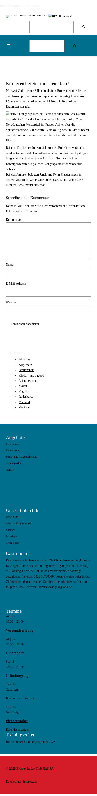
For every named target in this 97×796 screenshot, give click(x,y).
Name (11, 264)
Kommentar (14, 219)
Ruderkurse (26, 396)
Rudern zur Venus (20, 698)
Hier (9, 742)
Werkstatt (25, 407)
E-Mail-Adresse (17, 283)
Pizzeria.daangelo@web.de (54, 587)
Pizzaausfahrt (17, 721)
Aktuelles (25, 359)
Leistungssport (28, 380)
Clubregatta (15, 653)
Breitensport (26, 370)
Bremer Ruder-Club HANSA (19, 5)
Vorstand (24, 402)
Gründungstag (17, 675)
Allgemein (25, 365)
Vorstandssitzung (19, 630)
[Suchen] (83, 27)
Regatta (23, 391)
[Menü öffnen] (8, 46)
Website (11, 302)
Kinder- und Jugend (31, 375)
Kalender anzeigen (17, 729)
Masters (23, 386)
